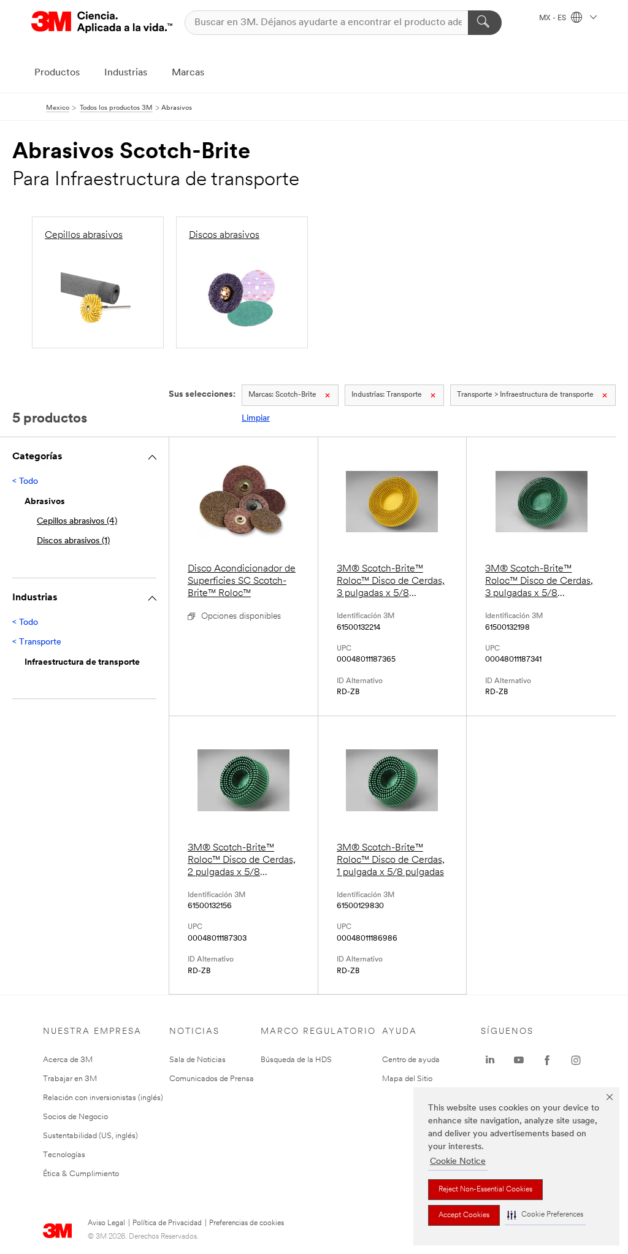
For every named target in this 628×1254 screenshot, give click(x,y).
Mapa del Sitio (407, 1079)
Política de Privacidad (167, 1223)
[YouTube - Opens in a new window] (519, 1060)
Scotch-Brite (282, 395)
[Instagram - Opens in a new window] (576, 1060)
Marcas (188, 73)
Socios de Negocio (75, 1117)
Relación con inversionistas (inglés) (103, 1098)
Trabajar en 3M (70, 1079)
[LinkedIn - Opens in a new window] (490, 1060)
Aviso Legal (106, 1223)
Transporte (386, 395)
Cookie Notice (458, 1161)
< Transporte (36, 642)
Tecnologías (64, 1155)
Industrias (125, 73)
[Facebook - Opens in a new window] (547, 1060)
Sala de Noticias (197, 1060)
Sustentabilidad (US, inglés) (90, 1136)
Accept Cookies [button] (463, 1215)
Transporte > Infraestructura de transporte (525, 395)
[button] (545, 1215)
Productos (57, 73)
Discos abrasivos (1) (73, 541)
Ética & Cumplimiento (81, 1174)
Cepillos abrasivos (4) (77, 521)
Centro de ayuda (411, 1060)
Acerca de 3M (68, 1060)
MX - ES (553, 18)
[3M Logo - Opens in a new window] (101, 22)
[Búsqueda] (485, 22)
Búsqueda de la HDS (296, 1060)
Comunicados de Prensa (211, 1079)
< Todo (25, 481)
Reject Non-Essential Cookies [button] (485, 1189)
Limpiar (256, 418)
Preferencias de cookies (246, 1223)
